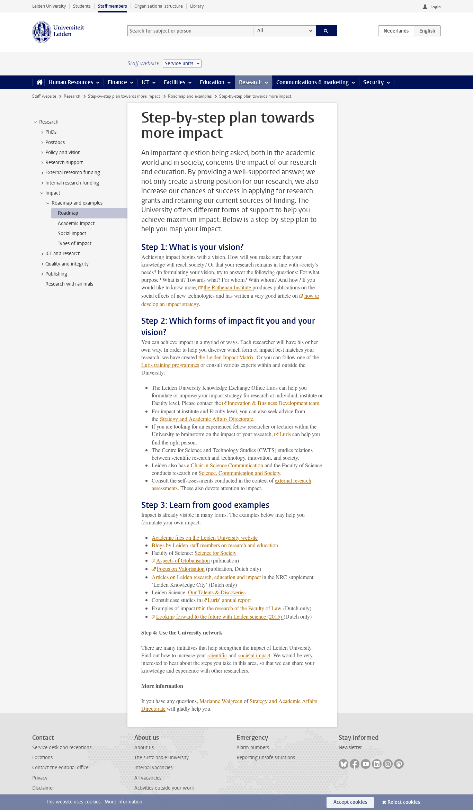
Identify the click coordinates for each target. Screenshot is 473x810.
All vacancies (147, 778)
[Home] (38, 82)
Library (197, 6)
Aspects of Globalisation (183, 560)
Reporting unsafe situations (266, 757)
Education (212, 82)
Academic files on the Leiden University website (205, 537)
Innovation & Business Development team (273, 402)
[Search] (326, 30)
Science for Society (216, 552)
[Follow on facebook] (354, 764)
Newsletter (350, 747)
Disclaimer (43, 788)
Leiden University (49, 6)
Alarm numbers (253, 747)
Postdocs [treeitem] (55, 142)
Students (82, 6)
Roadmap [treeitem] (68, 213)
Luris (285, 434)
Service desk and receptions (61, 747)
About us (144, 747)
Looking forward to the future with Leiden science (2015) (220, 616)
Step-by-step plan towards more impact (124, 96)
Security (373, 82)
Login (435, 7)
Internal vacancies (153, 767)
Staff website (44, 96)
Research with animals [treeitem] (69, 284)
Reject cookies (403, 802)
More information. (124, 802)
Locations (42, 757)
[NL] (396, 30)
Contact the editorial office (60, 767)
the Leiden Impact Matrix (226, 357)
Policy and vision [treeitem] (63, 152)
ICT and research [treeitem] (63, 253)
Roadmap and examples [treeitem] (77, 203)
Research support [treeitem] (64, 162)
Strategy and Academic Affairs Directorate (206, 418)
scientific (217, 655)
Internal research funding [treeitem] (72, 183)
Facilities (174, 82)
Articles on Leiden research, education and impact (206, 576)
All (260, 30)
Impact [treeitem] (52, 193)
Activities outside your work (164, 788)
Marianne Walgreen (220, 700)
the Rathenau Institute (228, 287)
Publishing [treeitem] (56, 274)
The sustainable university (161, 757)
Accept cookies (350, 802)
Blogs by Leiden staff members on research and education (215, 545)
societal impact (254, 655)
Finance (117, 82)
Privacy (39, 778)
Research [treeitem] (49, 122)
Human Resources (70, 82)
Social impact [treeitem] (72, 233)
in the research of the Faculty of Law (242, 608)
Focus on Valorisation (181, 568)
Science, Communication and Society (239, 472)
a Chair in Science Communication (225, 465)
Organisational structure (158, 6)
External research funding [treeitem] (72, 172)
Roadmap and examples (190, 96)
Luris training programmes (170, 364)
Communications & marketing (312, 82)
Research (250, 82)
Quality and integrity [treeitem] (67, 264)
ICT (145, 82)
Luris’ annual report (229, 599)
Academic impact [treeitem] (76, 223)
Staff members (112, 6)
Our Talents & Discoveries (217, 592)
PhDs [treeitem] (50, 132)
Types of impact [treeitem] (74, 243)
